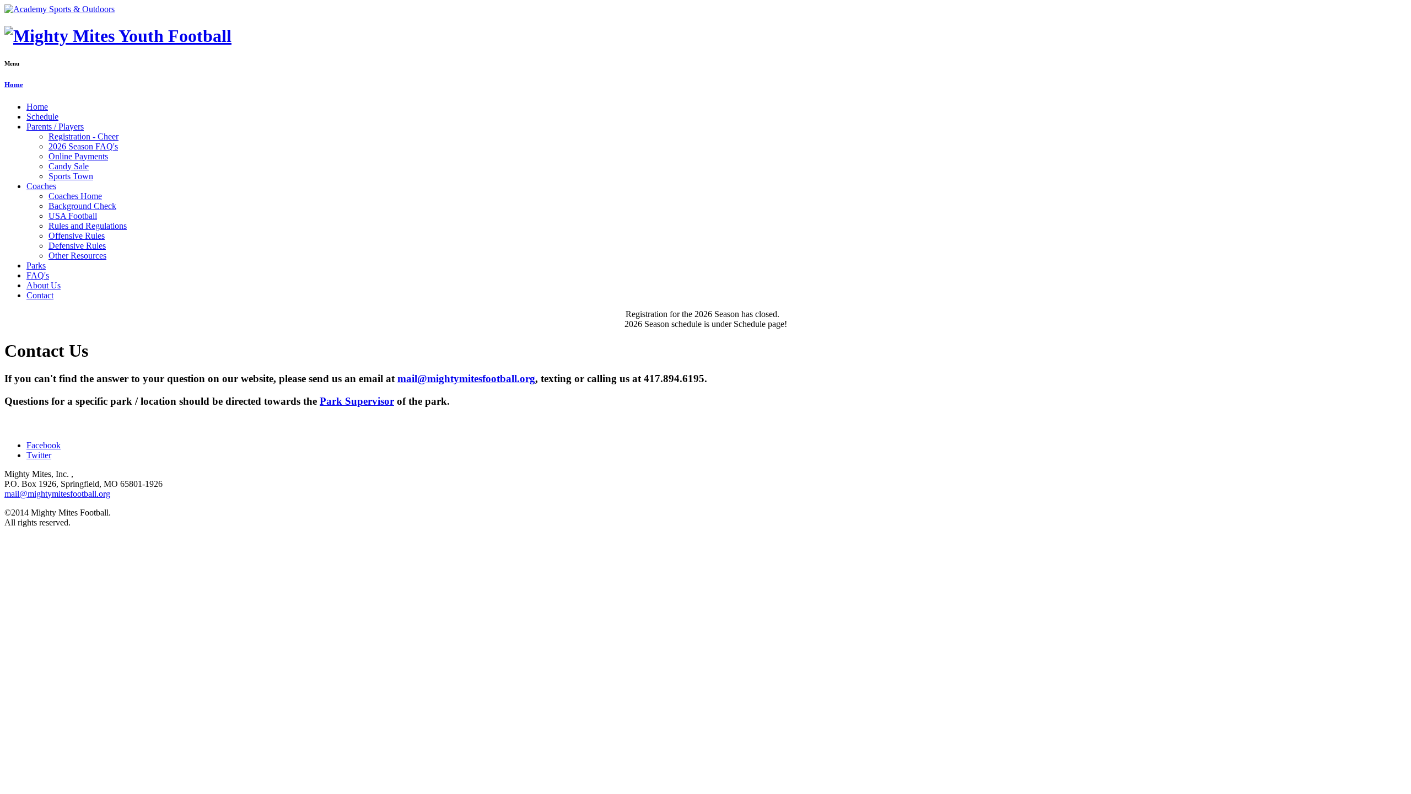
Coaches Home (75, 196)
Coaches (41, 186)
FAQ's (37, 275)
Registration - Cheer (84, 136)
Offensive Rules (77, 235)
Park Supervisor (357, 401)
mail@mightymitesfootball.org (466, 378)
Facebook (43, 445)
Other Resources (77, 255)
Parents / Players (55, 126)
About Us (43, 285)
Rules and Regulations (88, 225)
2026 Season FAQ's (83, 146)
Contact (39, 295)
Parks (36, 265)
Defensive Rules (77, 245)
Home (13, 85)
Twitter (38, 455)
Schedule (42, 116)
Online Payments (78, 156)
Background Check (82, 206)
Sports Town (71, 176)
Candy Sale (69, 166)
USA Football (73, 216)
